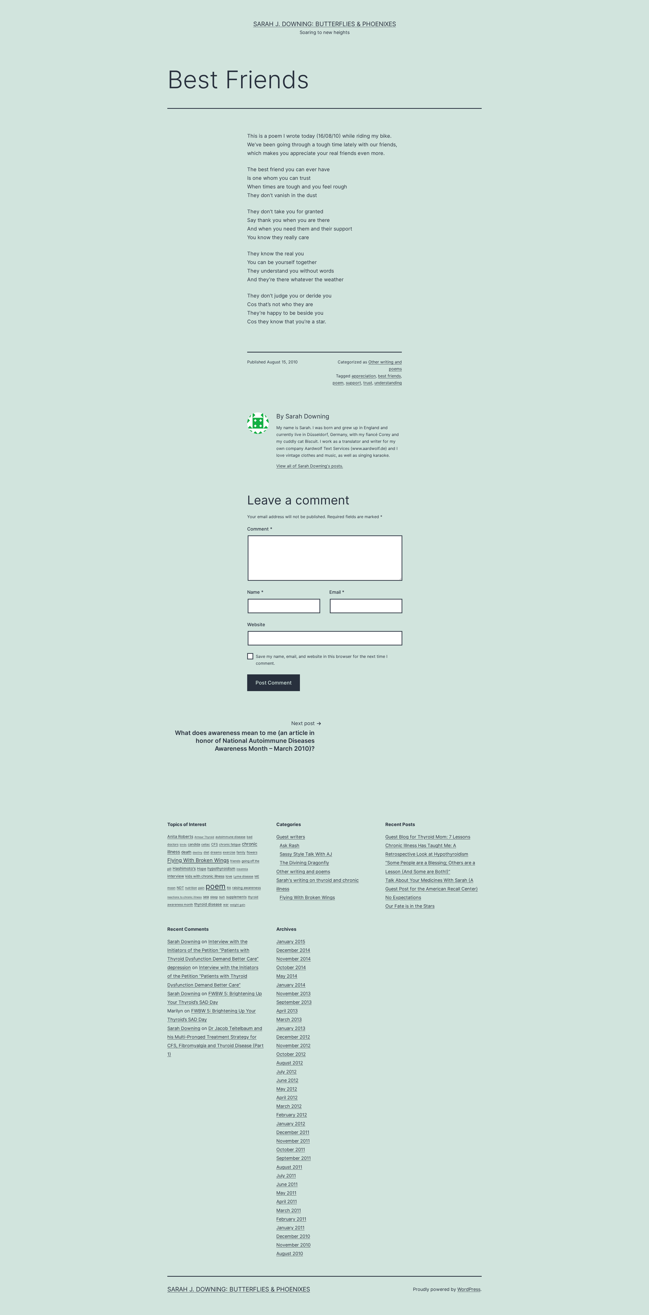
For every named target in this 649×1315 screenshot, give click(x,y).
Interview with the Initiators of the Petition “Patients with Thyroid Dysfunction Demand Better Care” (213, 950)
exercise (229, 852)
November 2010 (293, 1245)
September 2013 (294, 1002)
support (353, 382)
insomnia (242, 869)
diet (206, 852)
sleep (214, 897)
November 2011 (293, 1141)
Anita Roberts (180, 836)
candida (194, 844)
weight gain (237, 904)
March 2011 (288, 1210)
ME (257, 876)
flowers (252, 852)
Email (336, 592)
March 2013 (289, 1019)
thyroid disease (208, 904)
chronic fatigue (230, 844)
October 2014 (291, 967)
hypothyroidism (221, 868)
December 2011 (292, 1132)
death (186, 852)
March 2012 (289, 1106)
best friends (389, 375)
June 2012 (287, 1080)
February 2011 (291, 1219)
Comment (259, 529)
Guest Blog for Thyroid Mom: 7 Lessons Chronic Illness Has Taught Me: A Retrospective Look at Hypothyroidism (427, 845)
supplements (236, 897)
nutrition (191, 888)
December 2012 (293, 1037)
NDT (180, 888)
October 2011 (290, 1149)
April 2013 (287, 1010)
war (226, 904)
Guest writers (290, 836)
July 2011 (286, 1175)
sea (206, 897)
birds (183, 844)
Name (255, 592)
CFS (214, 844)
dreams (216, 852)
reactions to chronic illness (184, 897)
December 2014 (293, 950)
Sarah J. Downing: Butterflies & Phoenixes (324, 24)
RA (229, 888)
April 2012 (287, 1097)
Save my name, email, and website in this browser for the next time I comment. (321, 660)
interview (175, 876)
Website (256, 624)
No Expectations (403, 897)
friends (235, 861)
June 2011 (287, 1184)
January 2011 (290, 1227)
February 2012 (291, 1114)
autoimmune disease (230, 837)
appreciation (364, 375)
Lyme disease (243, 876)
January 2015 (290, 941)
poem (338, 382)
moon (171, 888)
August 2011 (289, 1167)
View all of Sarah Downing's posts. (309, 465)
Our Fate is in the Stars (410, 906)
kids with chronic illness (204, 876)
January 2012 (290, 1123)
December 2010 (293, 1236)
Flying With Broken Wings (198, 860)
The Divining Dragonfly (304, 862)
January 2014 (290, 985)
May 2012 (286, 1089)
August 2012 (289, 1062)
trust (367, 382)
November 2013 (293, 993)
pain (201, 888)
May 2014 (286, 976)
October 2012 (291, 1054)
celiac (205, 844)
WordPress (468, 1289)
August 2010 (289, 1253)
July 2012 (286, 1071)
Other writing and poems (303, 871)
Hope (201, 868)
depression (179, 967)
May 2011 (286, 1193)
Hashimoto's (184, 868)
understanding (388, 382)
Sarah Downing (183, 941)
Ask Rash (289, 845)
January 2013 (290, 1028)
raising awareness (246, 888)
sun (222, 897)
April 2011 (286, 1201)
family (241, 852)
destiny (197, 852)
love (229, 876)
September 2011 (293, 1158)
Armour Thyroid (204, 837)
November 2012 (293, 1045)
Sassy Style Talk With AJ (306, 854)
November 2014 (293, 958)
